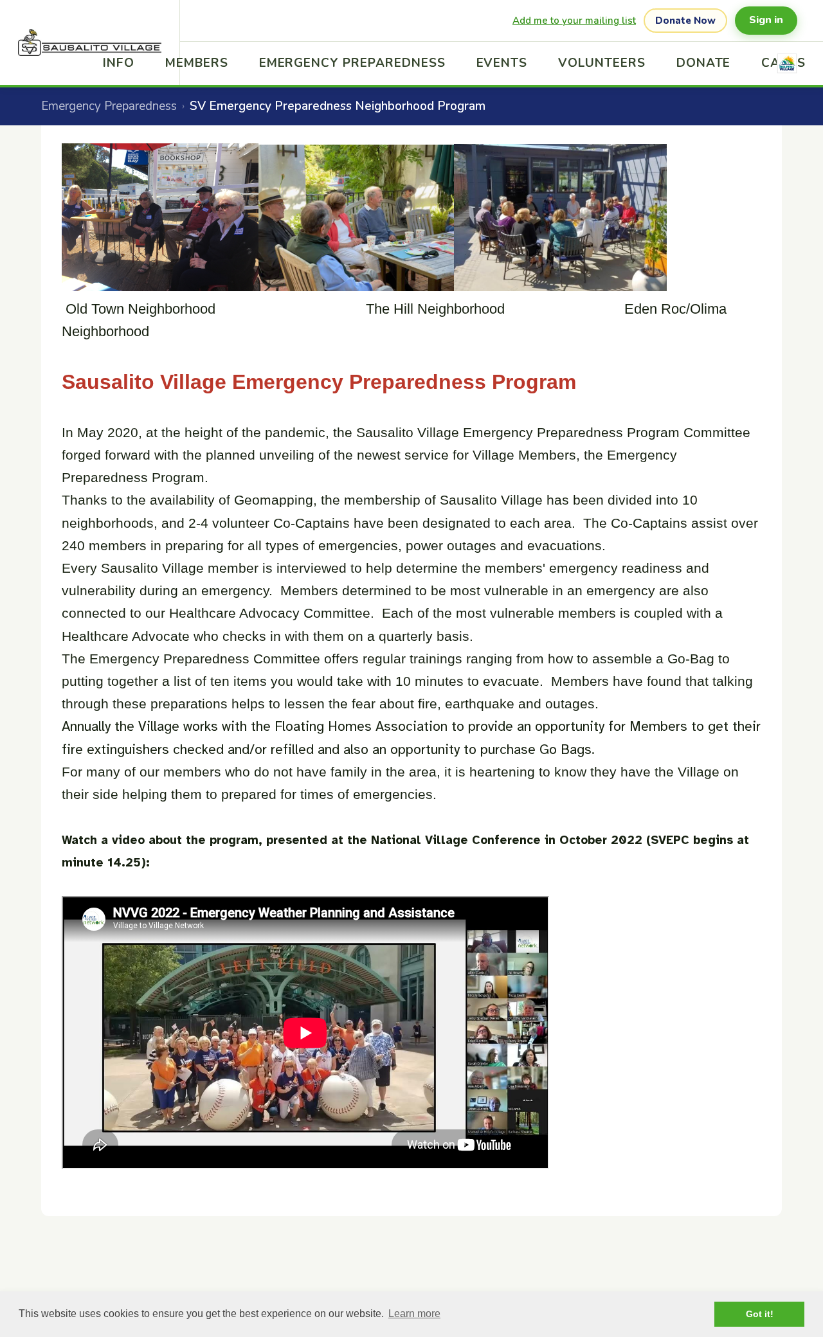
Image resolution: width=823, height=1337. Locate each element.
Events (502, 63)
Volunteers (602, 63)
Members (196, 63)
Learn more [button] (414, 1313)
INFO (118, 63)
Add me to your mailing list (574, 20)
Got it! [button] (759, 1314)
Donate (703, 63)
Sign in (766, 20)
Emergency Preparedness (352, 63)
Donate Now (685, 20)
